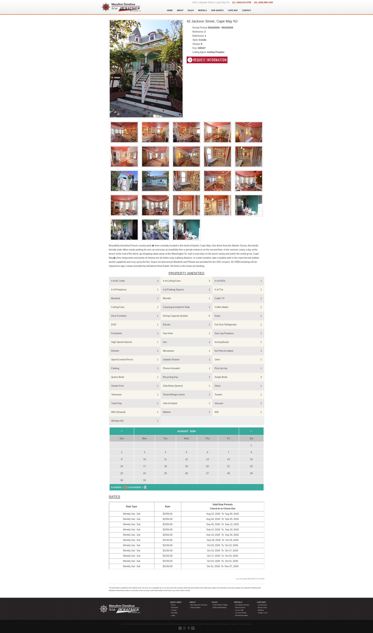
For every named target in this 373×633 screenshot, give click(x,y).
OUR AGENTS (217, 10)
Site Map (174, 613)
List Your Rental (240, 613)
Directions (174, 607)
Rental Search (240, 607)
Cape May (248, 624)
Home (173, 605)
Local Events (262, 605)
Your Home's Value (220, 605)
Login (173, 615)
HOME (170, 10)
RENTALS (202, 10)
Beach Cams (262, 607)
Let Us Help (239, 610)
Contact (174, 610)
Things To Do (262, 613)
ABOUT (180, 10)
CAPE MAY (233, 10)
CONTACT (246, 10)
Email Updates (195, 607)
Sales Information (220, 607)
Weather (261, 610)
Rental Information (241, 615)
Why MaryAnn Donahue (198, 605)
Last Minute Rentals (242, 605)
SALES (191, 10)
